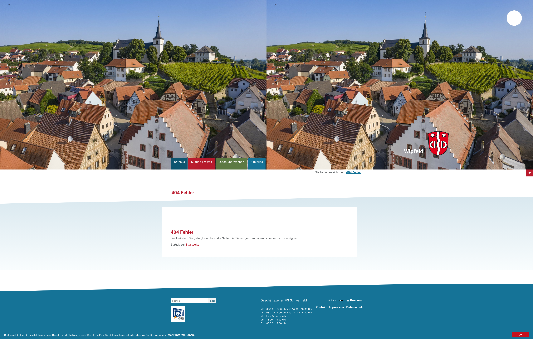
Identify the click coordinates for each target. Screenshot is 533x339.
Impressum (336, 307)
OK (520, 334)
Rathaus (179, 162)
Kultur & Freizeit (201, 162)
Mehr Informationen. (181, 335)
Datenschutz (355, 307)
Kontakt (321, 307)
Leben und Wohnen (231, 162)
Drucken (355, 300)
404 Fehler (353, 172)
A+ (334, 300)
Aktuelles (257, 162)
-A (329, 300)
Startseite (192, 244)
